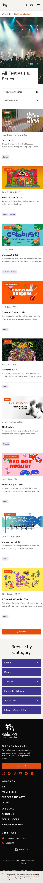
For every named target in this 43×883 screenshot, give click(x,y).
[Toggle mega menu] (38, 5)
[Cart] (31, 5)
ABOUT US (8, 814)
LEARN (6, 802)
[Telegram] (26, 773)
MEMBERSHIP (9, 792)
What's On (6, 14)
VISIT (5, 786)
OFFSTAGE (8, 808)
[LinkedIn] (32, 773)
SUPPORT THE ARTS (13, 797)
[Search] (25, 5)
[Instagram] (3, 773)
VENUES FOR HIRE (12, 824)
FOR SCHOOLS (10, 819)
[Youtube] (20, 773)
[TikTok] (14, 773)
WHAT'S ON (8, 781)
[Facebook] (9, 773)
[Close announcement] (39, 874)
